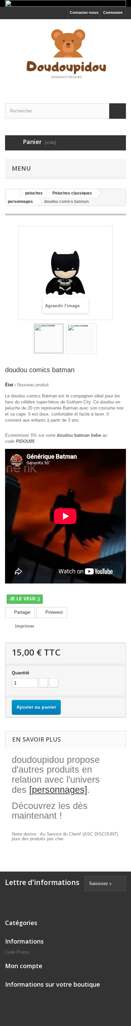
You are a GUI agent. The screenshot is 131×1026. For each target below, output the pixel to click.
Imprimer (24, 626)
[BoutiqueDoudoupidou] (65, 55)
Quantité (20, 672)
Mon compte (23, 966)
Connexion (113, 12)
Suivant (102, 339)
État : (10, 384)
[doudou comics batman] (48, 338)
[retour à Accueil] (12, 193)
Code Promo (17, 952)
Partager (22, 612)
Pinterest (53, 612)
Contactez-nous (84, 12)
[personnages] (58, 790)
